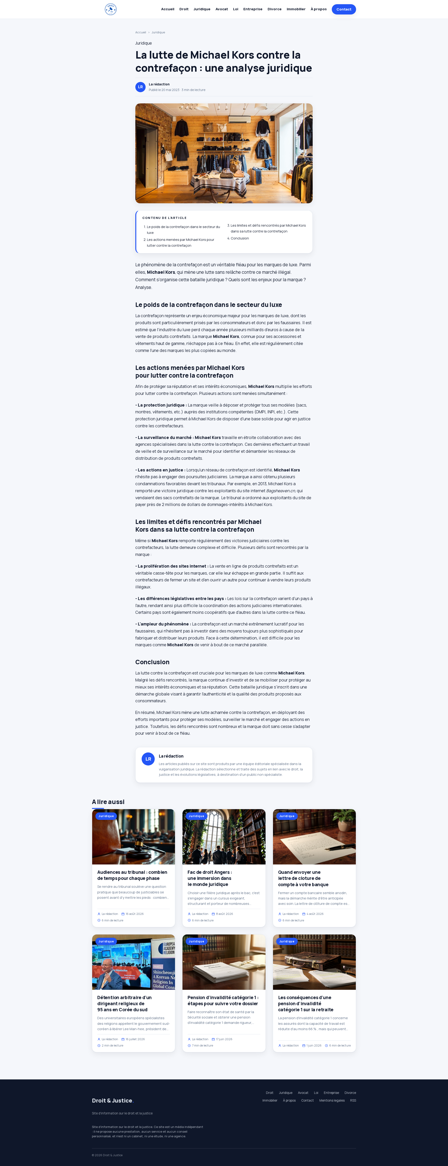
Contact (343, 9)
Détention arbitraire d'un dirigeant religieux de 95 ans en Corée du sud (124, 1003)
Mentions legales (332, 1100)
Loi (235, 9)
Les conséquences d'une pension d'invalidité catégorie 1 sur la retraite (305, 1003)
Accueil (167, 9)
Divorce (275, 9)
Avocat (222, 9)
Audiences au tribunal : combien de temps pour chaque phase (132, 875)
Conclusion (240, 238)
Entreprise (252, 9)
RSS (353, 1100)
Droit (184, 9)
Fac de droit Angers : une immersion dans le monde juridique (210, 878)
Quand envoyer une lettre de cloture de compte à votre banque (303, 878)
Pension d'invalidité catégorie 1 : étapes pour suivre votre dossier (223, 1000)
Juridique (202, 9)
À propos (319, 9)
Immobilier (296, 9)
